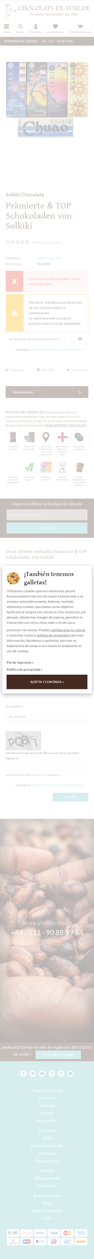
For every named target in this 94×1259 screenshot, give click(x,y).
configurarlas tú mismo (67, 630)
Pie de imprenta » (20, 662)
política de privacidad (53, 635)
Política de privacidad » (25, 669)
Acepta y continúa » (47, 682)
